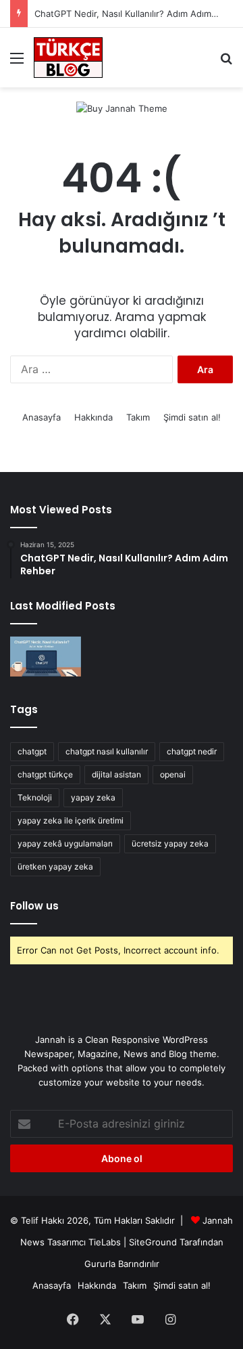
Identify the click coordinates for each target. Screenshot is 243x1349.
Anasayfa (41, 417)
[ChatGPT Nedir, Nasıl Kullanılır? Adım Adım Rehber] (45, 657)
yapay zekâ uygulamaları (65, 843)
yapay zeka (93, 797)
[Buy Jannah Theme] (121, 107)
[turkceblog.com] (68, 57)
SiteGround (153, 1242)
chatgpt (32, 751)
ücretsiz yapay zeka (170, 843)
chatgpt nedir (192, 751)
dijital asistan (116, 774)
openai (173, 774)
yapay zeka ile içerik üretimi (71, 820)
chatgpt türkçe (45, 774)
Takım (138, 417)
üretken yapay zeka (55, 866)
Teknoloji (35, 797)
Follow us (34, 906)
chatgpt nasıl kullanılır (106, 751)
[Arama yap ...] (226, 62)
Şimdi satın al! (192, 417)
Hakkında (93, 417)
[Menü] (17, 62)
